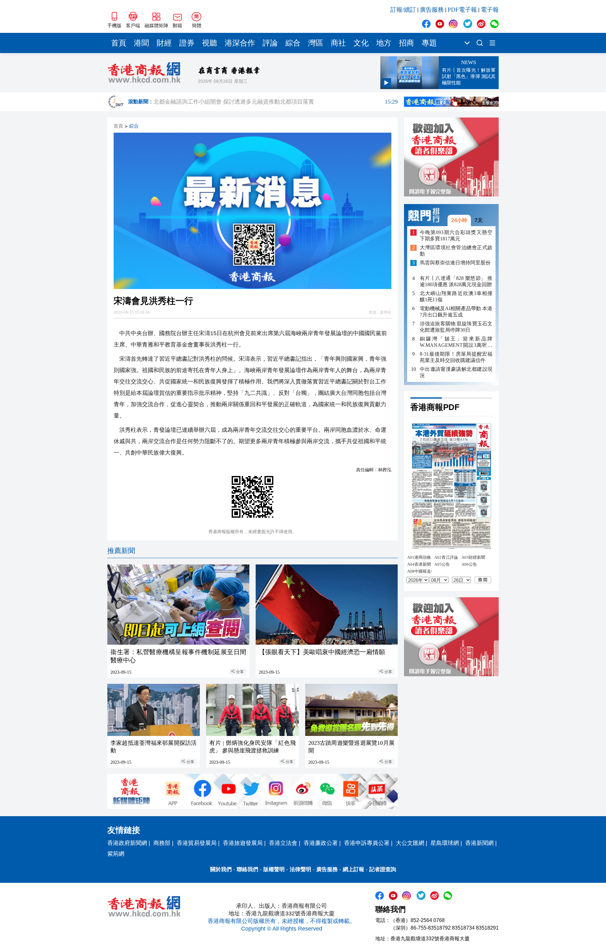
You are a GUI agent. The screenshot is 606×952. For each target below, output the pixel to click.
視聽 (209, 43)
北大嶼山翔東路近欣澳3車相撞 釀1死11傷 (456, 296)
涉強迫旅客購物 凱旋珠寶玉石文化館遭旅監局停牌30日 (456, 327)
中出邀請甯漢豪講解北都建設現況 (456, 372)
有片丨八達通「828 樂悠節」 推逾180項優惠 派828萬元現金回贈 (456, 281)
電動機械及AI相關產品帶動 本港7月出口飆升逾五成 (456, 311)
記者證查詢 (382, 869)
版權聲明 (274, 869)
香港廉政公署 (321, 843)
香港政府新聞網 (127, 843)
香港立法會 (283, 843)
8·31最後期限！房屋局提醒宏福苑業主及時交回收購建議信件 (456, 357)
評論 (270, 43)
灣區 (315, 43)
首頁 (118, 43)
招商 (406, 43)
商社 (338, 43)
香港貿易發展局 (197, 843)
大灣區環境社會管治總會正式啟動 (456, 251)
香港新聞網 (479, 843)
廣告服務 (432, 9)
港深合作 (240, 43)
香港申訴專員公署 (366, 843)
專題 (429, 43)
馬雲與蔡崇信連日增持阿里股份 (455, 263)
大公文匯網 (410, 843)
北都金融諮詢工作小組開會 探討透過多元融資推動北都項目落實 (275, 104)
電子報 (490, 9)
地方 (383, 43)
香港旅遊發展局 (243, 843)
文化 (361, 43)
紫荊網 (115, 854)
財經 (164, 43)
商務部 (161, 843)
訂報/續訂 (403, 9)
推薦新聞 (121, 551)
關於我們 (221, 869)
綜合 (292, 43)
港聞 (141, 43)
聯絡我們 (247, 869)
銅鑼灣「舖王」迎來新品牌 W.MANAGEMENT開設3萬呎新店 (456, 342)
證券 (186, 43)
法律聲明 (300, 869)
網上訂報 (353, 869)
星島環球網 (445, 843)
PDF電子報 (462, 9)
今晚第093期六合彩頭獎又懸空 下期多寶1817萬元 (456, 235)
